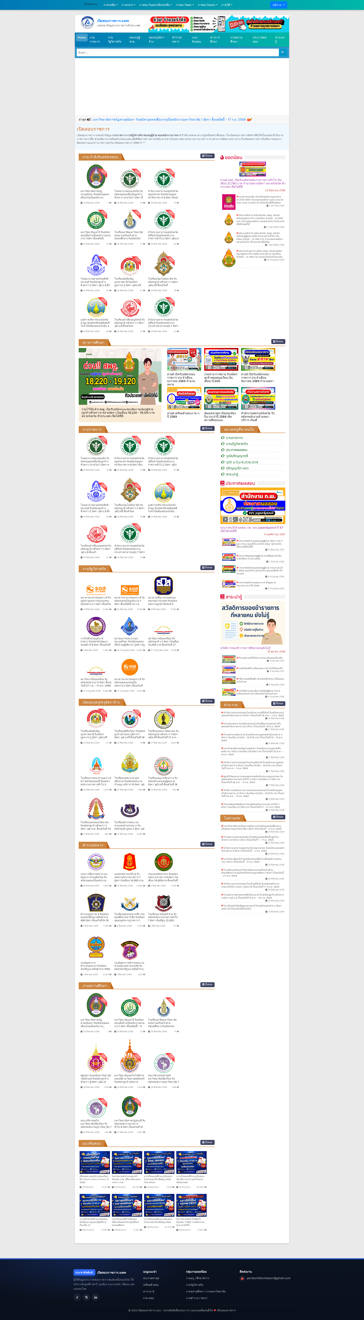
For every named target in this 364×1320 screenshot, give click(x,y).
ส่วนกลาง (90, 4)
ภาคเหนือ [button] (109, 5)
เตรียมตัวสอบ (151, 1284)
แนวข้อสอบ (196, 40)
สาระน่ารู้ (280, 40)
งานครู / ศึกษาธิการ (197, 1278)
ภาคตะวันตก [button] (184, 5)
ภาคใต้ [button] (225, 5)
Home (82, 37)
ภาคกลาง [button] (127, 5)
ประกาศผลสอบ (260, 40)
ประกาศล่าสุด (151, 1278)
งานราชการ (95, 40)
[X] (86, 1297)
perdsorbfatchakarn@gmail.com (268, 1278)
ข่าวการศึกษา (215, 40)
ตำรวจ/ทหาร (177, 40)
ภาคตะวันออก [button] (206, 5)
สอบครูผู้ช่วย (134, 40)
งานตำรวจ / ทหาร (196, 1298)
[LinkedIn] (95, 1297)
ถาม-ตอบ (148, 1298)
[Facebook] (77, 1297)
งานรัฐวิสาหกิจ (115, 40)
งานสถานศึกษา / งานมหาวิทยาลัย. (206, 1291)
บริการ (277, 5)
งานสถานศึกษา (236, 40)
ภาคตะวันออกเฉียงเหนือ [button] (154, 5)
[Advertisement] (182, 86)
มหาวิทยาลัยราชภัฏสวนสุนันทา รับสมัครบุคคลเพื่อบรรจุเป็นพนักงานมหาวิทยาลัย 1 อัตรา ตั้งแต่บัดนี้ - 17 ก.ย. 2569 (169, 119)
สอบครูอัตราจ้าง (157, 40)
